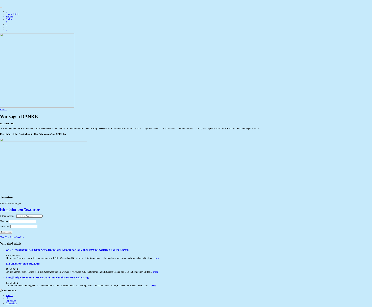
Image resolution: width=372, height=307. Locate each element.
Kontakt (9, 295)
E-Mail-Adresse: (8, 216)
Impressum (11, 300)
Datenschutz (11, 303)
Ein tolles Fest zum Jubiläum (23, 263)
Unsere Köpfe (12, 14)
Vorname (4, 221)
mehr (157, 258)
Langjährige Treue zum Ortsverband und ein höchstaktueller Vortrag (47, 277)
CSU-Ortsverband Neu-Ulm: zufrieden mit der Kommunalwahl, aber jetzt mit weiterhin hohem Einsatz (67, 249)
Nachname (5, 226)
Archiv (9, 19)
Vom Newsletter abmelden (12, 237)
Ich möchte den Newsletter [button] (20, 209)
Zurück (3, 109)
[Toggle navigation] (1, 7)
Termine (9, 16)
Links (8, 298)
